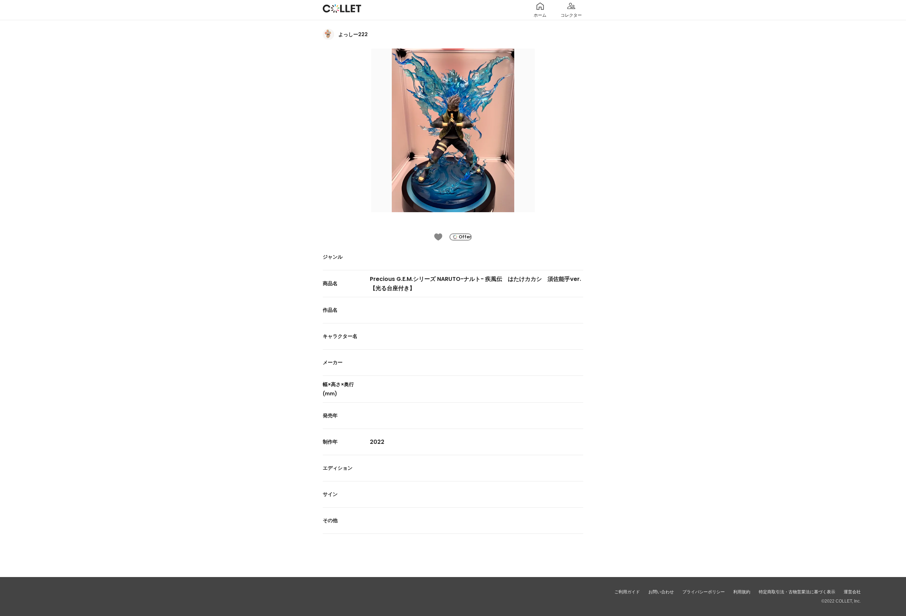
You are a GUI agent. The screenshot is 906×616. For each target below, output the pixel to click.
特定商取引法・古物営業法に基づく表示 (797, 591)
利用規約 (741, 591)
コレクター (571, 15)
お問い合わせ (661, 591)
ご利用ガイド (627, 591)
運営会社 (852, 591)
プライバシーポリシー (703, 591)
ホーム (540, 15)
